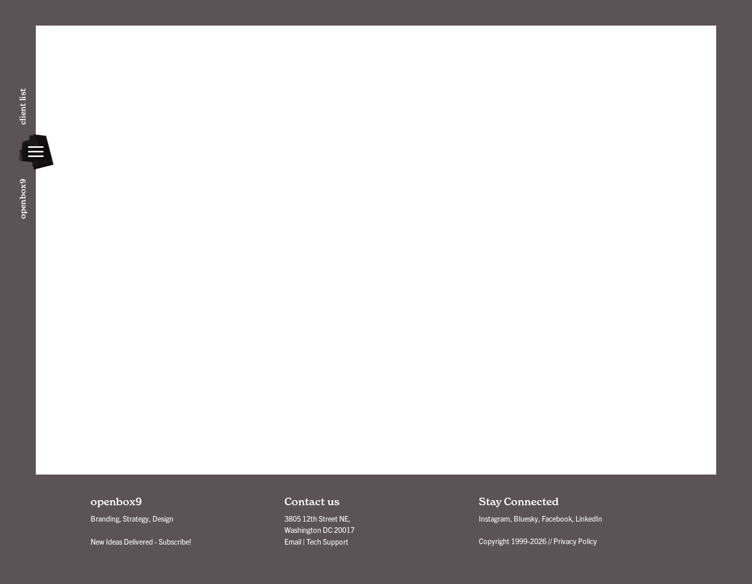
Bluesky (526, 518)
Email (292, 541)
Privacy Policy (575, 541)
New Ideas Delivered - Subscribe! (141, 541)
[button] (36, 152)
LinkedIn (589, 518)
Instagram (494, 518)
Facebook (557, 518)
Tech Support (327, 541)
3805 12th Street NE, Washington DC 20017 (319, 524)
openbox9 (23, 199)
